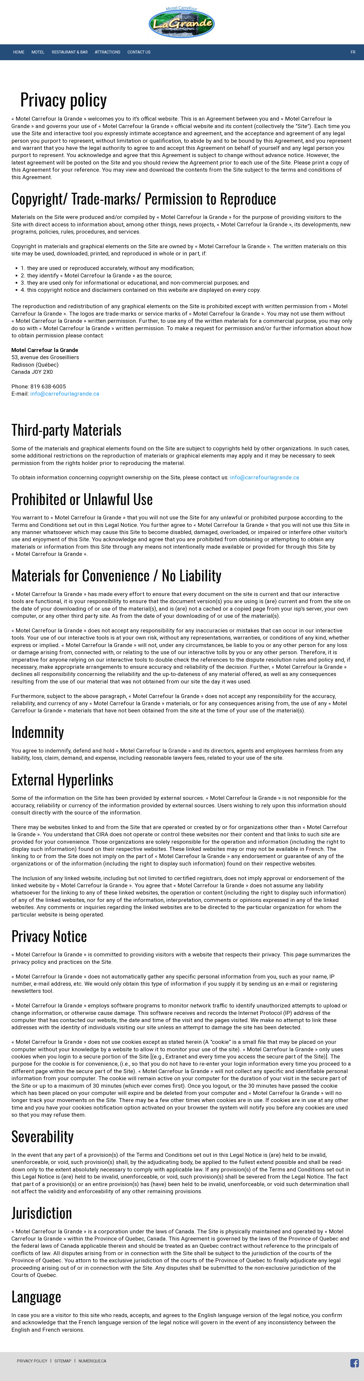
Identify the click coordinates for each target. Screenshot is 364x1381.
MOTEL (37, 52)
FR (353, 52)
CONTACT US (139, 52)
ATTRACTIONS (107, 52)
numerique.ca (92, 1361)
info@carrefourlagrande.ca (64, 393)
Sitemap (62, 1361)
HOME (18, 52)
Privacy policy (32, 1361)
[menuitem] (18, 52)
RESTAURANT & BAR (70, 52)
